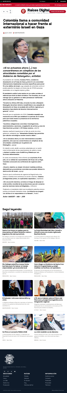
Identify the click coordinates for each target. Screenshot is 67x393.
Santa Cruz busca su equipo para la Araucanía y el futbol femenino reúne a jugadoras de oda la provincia (16, 232)
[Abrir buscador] (7, 11)
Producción (6, 385)
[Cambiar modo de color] (10, 11)
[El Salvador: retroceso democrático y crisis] (17, 288)
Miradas (26, 376)
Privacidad (48, 383)
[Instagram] (4, 371)
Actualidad (6, 376)
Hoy (25, 383)
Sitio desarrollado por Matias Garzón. (58, 390)
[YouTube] (14, 371)
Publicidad (48, 380)
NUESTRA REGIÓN (19, 33)
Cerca (4, 378)
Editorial (26, 378)
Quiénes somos (49, 376)
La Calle (5, 380)
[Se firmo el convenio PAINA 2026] (17, 322)
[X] (11, 371)
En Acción (27, 380)
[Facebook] (8, 371)
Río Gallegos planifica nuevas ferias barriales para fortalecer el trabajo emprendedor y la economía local (15, 266)
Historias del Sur (28, 385)
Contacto (48, 378)
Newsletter (63, 1)
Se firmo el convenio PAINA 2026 (14, 332)
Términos (47, 385)
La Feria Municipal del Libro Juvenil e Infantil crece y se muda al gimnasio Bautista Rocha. (48, 232)
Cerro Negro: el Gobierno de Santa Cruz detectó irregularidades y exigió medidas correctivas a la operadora (49, 266)
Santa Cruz (6, 383)
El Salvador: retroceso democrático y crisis (16, 299)
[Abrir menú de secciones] (4, 11)
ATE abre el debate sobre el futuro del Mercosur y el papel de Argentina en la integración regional (48, 300)
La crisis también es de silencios (46, 332)
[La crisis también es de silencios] (49, 322)
